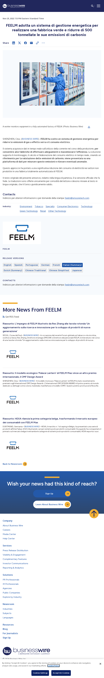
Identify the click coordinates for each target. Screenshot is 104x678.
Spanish (18, 265)
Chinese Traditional (35, 270)
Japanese (77, 270)
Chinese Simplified (59, 270)
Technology (86, 206)
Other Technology (57, 211)
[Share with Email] (31, 43)
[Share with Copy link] (37, 43)
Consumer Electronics (67, 206)
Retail (43, 211)
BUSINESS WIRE (30, 139)
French (56, 265)
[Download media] (89, 127)
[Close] (100, 664)
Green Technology (29, 211)
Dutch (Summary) (13, 270)
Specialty (50, 206)
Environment (26, 206)
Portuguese (32, 265)
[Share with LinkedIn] (13, 43)
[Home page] (14, 6)
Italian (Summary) (72, 265)
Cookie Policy (53, 666)
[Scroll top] (94, 513)
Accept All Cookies (61, 673)
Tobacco (39, 206)
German (45, 265)
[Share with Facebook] (25, 43)
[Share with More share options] (43, 43)
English (7, 265)
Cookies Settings (40, 673)
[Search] (92, 6)
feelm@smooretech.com (77, 198)
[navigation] (98, 6)
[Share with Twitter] (19, 43)
